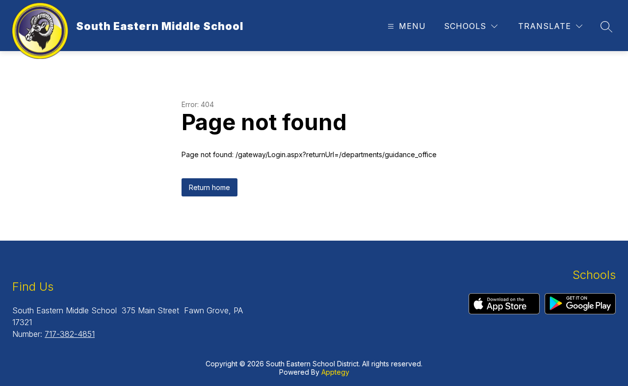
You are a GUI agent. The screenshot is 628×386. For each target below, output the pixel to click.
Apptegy (335, 372)
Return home (209, 187)
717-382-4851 (70, 334)
